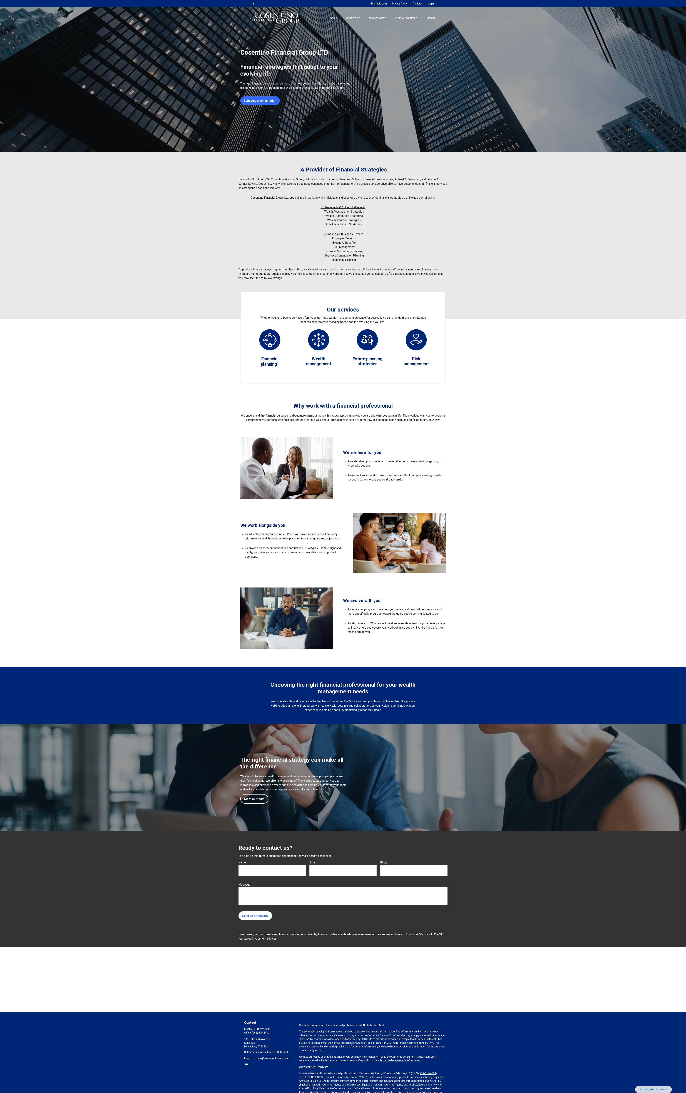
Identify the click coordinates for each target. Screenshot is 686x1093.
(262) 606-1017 (260, 1032)
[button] (333, 18)
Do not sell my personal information (400, 1060)
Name (242, 862)
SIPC (320, 1077)
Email (312, 862)
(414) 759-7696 (261, 1028)
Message (244, 884)
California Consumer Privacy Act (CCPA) (413, 1056)
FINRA (312, 1077)
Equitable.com (379, 3)
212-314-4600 (428, 1073)
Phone (384, 862)
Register (417, 3)
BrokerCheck (377, 1025)
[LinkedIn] (253, 3)
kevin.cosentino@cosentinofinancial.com (267, 1058)
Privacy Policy (399, 3)
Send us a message (255, 915)
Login (431, 3)
